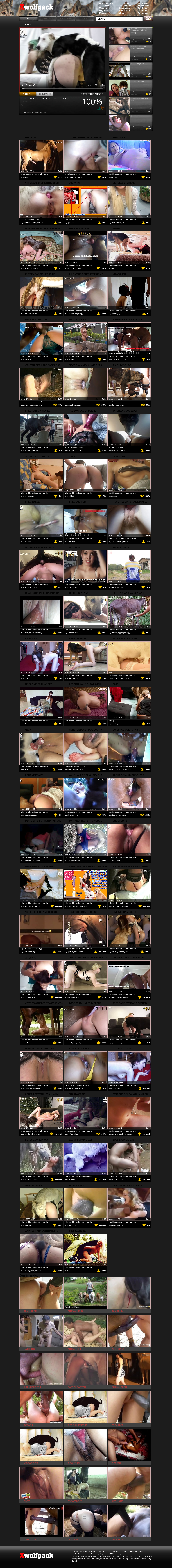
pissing (27, 1271)
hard (74, 1043)
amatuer (38, 1271)
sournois (115, 769)
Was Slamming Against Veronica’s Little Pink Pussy (140, 31)
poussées (28, 861)
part (26, 1043)
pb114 (76, 952)
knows (70, 815)
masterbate (83, 906)
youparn (71, 223)
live (126, 952)
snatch (35, 268)
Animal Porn (143, 6)
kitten (38, 587)
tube (114, 405)
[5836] (115, 724)
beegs (114, 268)
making (80, 724)
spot (113, 678)
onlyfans (71, 633)
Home (28, 18)
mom (70, 906)
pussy (37, 906)
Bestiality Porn (106, 3)
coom (70, 268)
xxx (113, 223)
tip (81, 314)
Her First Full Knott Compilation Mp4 (138, 47)
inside (76, 1088)
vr (118, 314)
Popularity (66, 18)
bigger (120, 633)
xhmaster (115, 177)
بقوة (33, 997)
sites (77, 997)
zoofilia (30, 1180)
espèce (128, 769)
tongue (77, 314)
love (75, 724)
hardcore (32, 405)
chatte (79, 405)
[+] (99, 108)
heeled (32, 587)
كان (26, 997)
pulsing (126, 678)
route (114, 1225)
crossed (32, 906)
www (79, 268)
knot (81, 952)
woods (71, 861)
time (121, 997)
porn (29, 314)
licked (30, 1134)
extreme (35, 314)
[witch (123, 451)
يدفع (29, 997)
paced (125, 815)
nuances (39, 724)
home (124, 359)
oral (117, 1180)
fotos (36, 1180)
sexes (114, 496)
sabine (33, 223)
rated (33, 451)
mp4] (70, 769)
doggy (78, 451)
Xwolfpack (36, 8)
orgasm (32, 633)
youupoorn (116, 861)
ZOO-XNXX (104, 6)
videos (117, 587)
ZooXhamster (125, 6)
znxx (26, 177)
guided (114, 1043)
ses (34, 861)
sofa (119, 1043)
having (125, 997)
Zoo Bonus (124, 3)
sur (75, 177)
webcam (121, 952)
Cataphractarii (125, 8)
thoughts (115, 997)
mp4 (81, 769)
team (114, 542)
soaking (31, 359)
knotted (77, 861)
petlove (125, 542)
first (31, 268)
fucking (71, 1180)
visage (70, 177)
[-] (103, 108)
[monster (76, 769)
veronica (36, 1134)
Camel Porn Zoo (137, 81)
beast (71, 724)
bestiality (71, 997)
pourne (33, 815)
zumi (73, 451)
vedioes (28, 496)
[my (34, 952)
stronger (40, 223)
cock (70, 1043)
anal (32, 1271)
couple (114, 952)
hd (26, 314)
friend (30, 952)
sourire (79, 177)
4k (76, 587)
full (113, 587)
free (36, 451)
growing (126, 633)
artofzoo (27, 223)
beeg (75, 268)
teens (77, 633)
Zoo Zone (142, 8)
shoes (26, 587)
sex (123, 223)
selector (118, 223)
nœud (70, 405)
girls (119, 359)
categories (47, 18)
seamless (31, 724)
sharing (75, 1134)
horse (71, 1225)
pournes (72, 678)
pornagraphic (37, 1088)
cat (75, 1180)
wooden (119, 815)
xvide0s (71, 496)
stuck (81, 1088)
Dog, (32, 102)
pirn (26, 678)
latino (119, 906)
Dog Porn (103, 10)
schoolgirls (120, 1134)
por (70, 542)
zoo (117, 405)
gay (113, 1180)
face (26, 1134)
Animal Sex (143, 13)
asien (122, 405)
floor (113, 815)
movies (71, 359)
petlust (70, 952)
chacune (39, 861)
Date (85, 18)
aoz (69, 451)
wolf (118, 451)
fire (75, 1225)
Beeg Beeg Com (137, 64)
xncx (28, 105)
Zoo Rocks (143, 3)
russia (119, 542)
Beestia (102, 13)
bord (118, 1225)
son (75, 405)
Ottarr (121, 13)
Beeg (133, 116)
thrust (27, 268)
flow (26, 724)
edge (124, 1043)
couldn (71, 314)
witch (114, 451)
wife (69, 1134)
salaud (121, 769)
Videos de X (104, 8)
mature (75, 906)
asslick (114, 314)
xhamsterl (116, 1088)
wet (26, 359)
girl (25, 952)
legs (26, 906)
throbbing (119, 678)
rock (78, 1043)
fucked (114, 633)
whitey (76, 815)
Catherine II (143, 10)
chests (115, 359)
